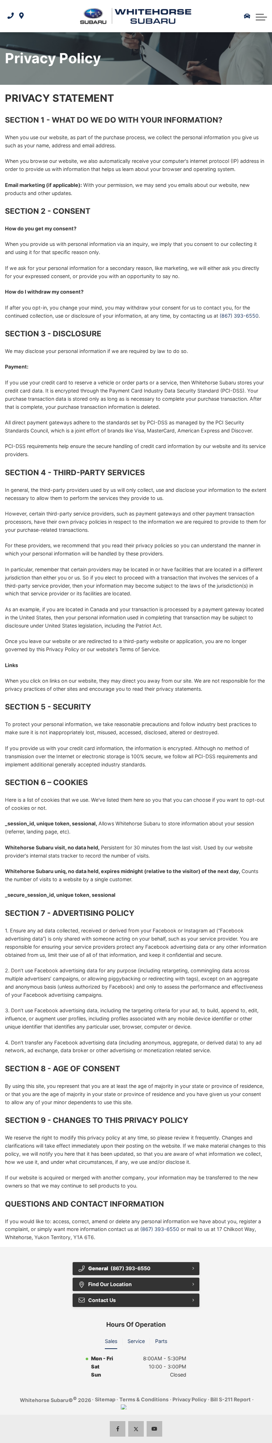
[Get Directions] (21, 16)
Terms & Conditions (144, 1399)
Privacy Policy (189, 1399)
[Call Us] (10, 16)
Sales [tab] (111, 1341)
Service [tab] (136, 1341)
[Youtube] (155, 1429)
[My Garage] (247, 16)
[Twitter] (136, 1429)
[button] (261, 16)
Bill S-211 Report (230, 1399)
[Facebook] (118, 1429)
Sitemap (105, 1399)
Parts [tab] (161, 1341)
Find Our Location (110, 1284)
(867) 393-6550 (239, 316)
